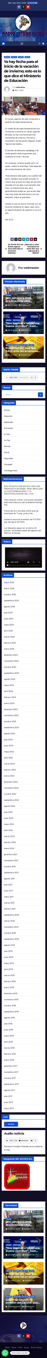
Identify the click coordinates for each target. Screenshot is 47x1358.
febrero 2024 (10, 697)
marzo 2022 (9, 836)
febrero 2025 (10, 643)
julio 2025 (8, 612)
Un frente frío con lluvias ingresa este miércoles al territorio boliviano (15, 249)
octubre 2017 (10, 1078)
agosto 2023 (9, 733)
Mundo (7, 446)
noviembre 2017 (11, 1072)
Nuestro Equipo (36, 1347)
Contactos (23, 1353)
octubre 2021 (10, 866)
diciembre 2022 (11, 782)
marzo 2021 (9, 903)
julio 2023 (8, 739)
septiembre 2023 (11, 727)
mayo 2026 (9, 582)
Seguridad (8, 458)
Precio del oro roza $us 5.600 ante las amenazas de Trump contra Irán (21, 351)
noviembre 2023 (11, 715)
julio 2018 (8, 1024)
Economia (16, 345)
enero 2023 (9, 776)
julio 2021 (8, 885)
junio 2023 (8, 745)
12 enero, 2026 (14, 1306)
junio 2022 (8, 818)
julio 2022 (8, 812)
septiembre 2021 (11, 872)
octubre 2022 (10, 794)
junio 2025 (8, 619)
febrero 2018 (10, 1054)
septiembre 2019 (11, 939)
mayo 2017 (9, 1108)
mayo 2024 (9, 685)
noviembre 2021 (11, 860)
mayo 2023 (9, 752)
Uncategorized (10, 470)
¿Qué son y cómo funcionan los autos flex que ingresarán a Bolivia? (31, 249)
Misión (7, 1347)
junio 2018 (8, 1030)
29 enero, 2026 (14, 1255)
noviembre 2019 (11, 927)
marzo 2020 (9, 921)
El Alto (14, 57)
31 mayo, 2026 (14, 1229)
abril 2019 (8, 969)
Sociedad (8, 464)
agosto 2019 (9, 945)
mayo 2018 (9, 1036)
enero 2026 (9, 588)
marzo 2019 (9, 975)
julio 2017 (8, 1096)
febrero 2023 (10, 770)
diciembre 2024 (11, 655)
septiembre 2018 (11, 1011)
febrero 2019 (10, 981)
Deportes (8, 416)
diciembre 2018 (10, 993)
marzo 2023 (9, 764)
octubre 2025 (10, 594)
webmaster (20, 87)
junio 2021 (8, 891)
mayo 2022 (9, 824)
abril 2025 (8, 631)
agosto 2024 (9, 679)
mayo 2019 (9, 963)
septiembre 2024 (11, 673)
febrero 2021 (10, 909)
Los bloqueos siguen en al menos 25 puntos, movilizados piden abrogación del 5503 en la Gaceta (22, 530)
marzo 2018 (9, 1048)
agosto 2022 (9, 806)
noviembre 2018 (11, 999)
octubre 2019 (10, 933)
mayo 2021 (9, 897)
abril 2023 (8, 758)
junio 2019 (8, 957)
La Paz (21, 57)
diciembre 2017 (10, 1066)
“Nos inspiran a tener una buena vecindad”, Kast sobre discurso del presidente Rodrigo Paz (23, 502)
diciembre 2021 (10, 854)
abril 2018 (8, 1042)
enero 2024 (9, 703)
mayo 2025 (9, 625)
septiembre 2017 (11, 1084)
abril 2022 (8, 830)
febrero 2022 (10, 842)
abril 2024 (8, 691)
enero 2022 (9, 848)
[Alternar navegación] (21, 43)
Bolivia (7, 57)
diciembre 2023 (11, 709)
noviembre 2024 (11, 661)
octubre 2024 (10, 667)
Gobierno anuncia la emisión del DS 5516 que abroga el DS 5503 (22, 1302)
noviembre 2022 (11, 788)
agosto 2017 (9, 1090)
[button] (39, 43)
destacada (17, 320)
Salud (27, 57)
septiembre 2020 (11, 915)
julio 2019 (8, 951)
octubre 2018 (10, 1005)
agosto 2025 (9, 606)
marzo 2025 (9, 637)
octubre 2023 (10, 721)
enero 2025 (9, 649)
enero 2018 (9, 1060)
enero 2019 (9, 987)
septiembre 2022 (11, 800)
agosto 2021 (9, 878)
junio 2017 (8, 1102)
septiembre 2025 (11, 600)
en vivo (11, 1124)
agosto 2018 (9, 1018)
